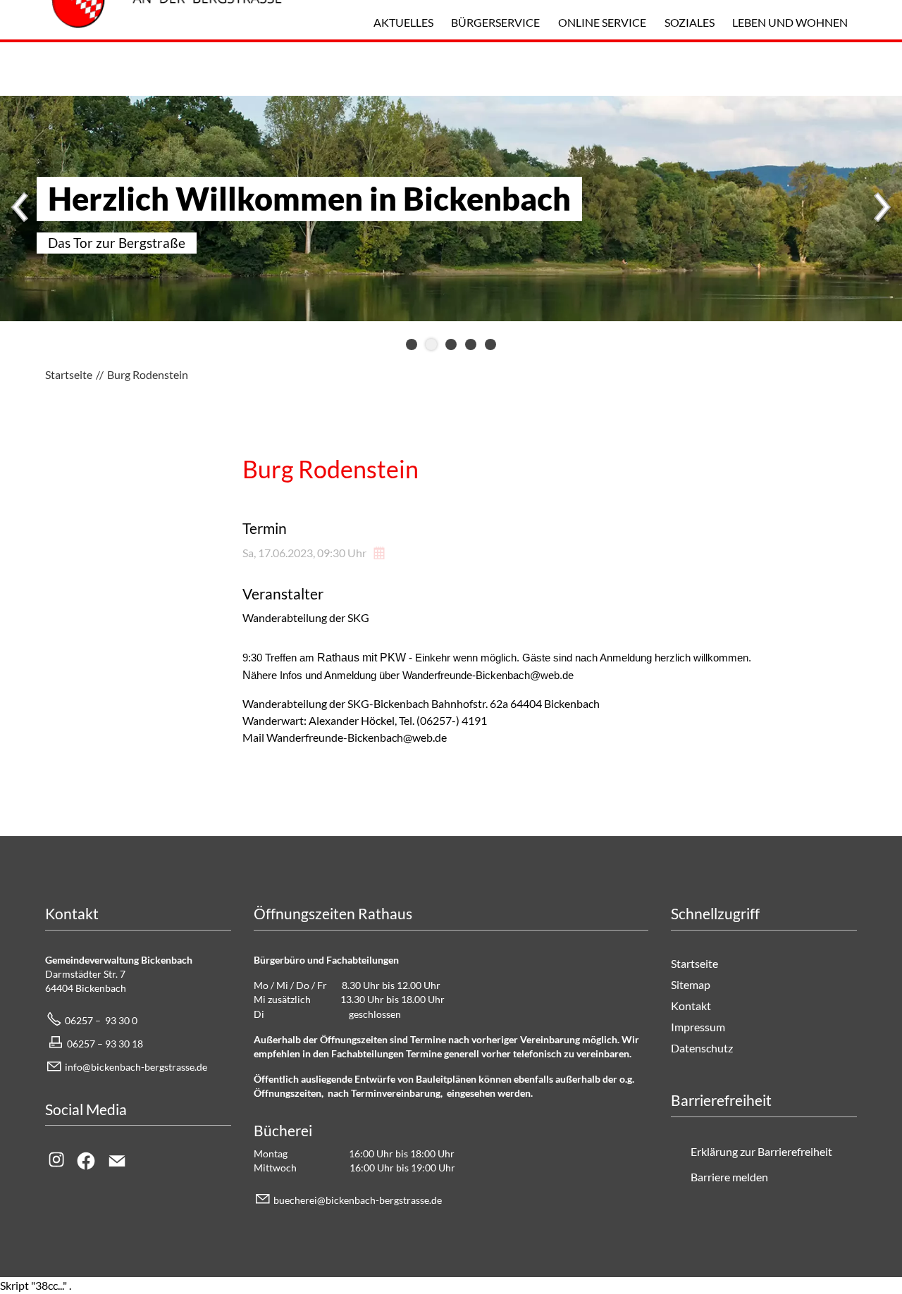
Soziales (690, 22)
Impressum (698, 1026)
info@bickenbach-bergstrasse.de (136, 1067)
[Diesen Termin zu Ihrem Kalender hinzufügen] (380, 552)
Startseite (694, 963)
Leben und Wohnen (790, 22)
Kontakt (691, 1005)
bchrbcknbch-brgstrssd (355, 1200)
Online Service (602, 22)
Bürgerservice (495, 22)
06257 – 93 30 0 (101, 1020)
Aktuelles (403, 22)
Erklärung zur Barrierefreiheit (761, 1151)
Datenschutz (702, 1048)
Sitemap (690, 984)
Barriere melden (729, 1176)
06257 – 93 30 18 (105, 1044)
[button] (21, 208)
